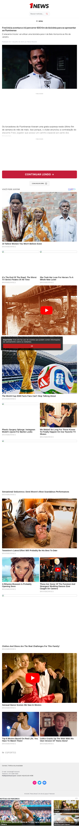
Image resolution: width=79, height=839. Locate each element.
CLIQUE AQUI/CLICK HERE (25, 775)
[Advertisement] (39, 109)
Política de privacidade (15, 765)
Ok (32, 346)
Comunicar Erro (38, 183)
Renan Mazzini (32, 42)
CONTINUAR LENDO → (39, 174)
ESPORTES (10, 752)
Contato (4, 765)
